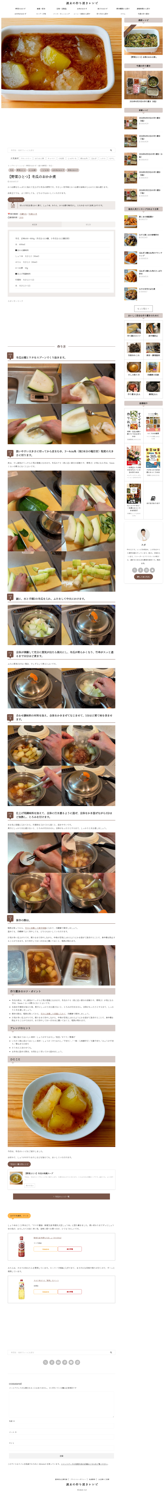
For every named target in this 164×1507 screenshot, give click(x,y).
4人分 (34, 224)
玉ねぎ (94, 158)
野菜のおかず (20, 8)
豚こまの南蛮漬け (146, 216)
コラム (122, 14)
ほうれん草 (39, 158)
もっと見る (142, 308)
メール (13, 1432)
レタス (103, 158)
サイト (11, 1443)
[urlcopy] (77, 1362)
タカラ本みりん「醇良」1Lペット (46, 1280)
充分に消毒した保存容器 (35, 928)
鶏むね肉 (84, 158)
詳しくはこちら (143, 576)
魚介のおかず (102, 8)
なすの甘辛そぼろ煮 (147, 289)
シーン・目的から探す (82, 14)
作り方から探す (102, 14)
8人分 (88, 224)
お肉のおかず (82, 8)
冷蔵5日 (23, 214)
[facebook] (51, 1362)
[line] (71, 1362)
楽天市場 (70, 1249)
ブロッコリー (25, 158)
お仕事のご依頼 (103, 1479)
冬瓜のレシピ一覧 (62, 1196)
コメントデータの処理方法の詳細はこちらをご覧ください (84, 1464)
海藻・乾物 (41, 8)
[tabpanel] (143, 43)
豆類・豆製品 (61, 8)
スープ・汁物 (41, 14)
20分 (21, 217)
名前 (12, 1421)
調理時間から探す (143, 8)
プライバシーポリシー (78, 1479)
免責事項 (92, 1479)
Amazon (45, 1249)
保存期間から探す (123, 8)
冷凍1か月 (33, 214)
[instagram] (146, 570)
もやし (112, 158)
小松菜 (61, 158)
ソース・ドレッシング (61, 14)
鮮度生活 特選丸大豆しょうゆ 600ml (47, 1238)
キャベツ (51, 158)
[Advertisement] (61, 127)
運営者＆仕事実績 (61, 1479)
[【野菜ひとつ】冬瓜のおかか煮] (58, 1362)
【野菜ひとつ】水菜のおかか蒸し (143, 57)
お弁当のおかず (20, 14)
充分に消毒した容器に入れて (53, 1013)
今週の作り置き (143, 14)
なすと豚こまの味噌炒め (149, 234)
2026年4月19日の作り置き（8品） (143, 101)
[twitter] (45, 1362)
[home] (152, 570)
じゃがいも (72, 158)
